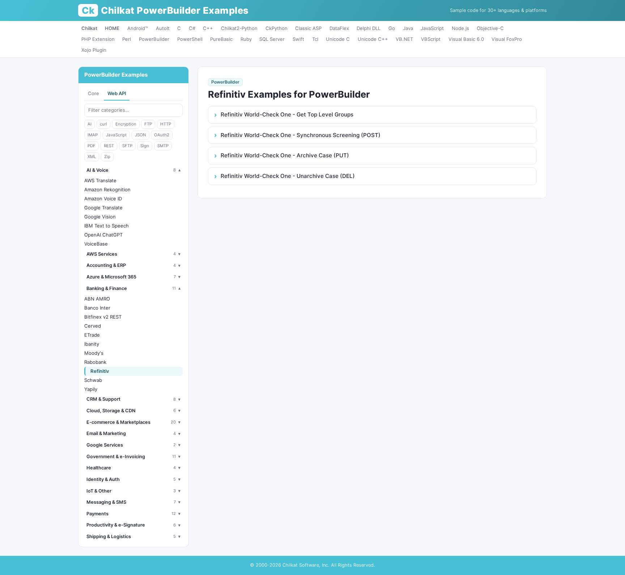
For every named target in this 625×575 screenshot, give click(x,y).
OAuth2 (161, 134)
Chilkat (89, 28)
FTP (148, 124)
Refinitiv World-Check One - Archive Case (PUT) (285, 155)
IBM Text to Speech (106, 226)
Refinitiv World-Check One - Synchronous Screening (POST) (300, 135)
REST (109, 145)
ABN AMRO (97, 299)
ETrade (92, 335)
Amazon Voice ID (103, 198)
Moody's (93, 353)
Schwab (93, 380)
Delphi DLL (368, 28)
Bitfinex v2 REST (103, 317)
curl (103, 124)
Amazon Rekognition (107, 189)
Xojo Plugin (93, 50)
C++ (208, 28)
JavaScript (432, 28)
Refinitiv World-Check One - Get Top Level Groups (287, 114)
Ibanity (91, 344)
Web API (116, 93)
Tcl (315, 39)
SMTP (163, 145)
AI (90, 124)
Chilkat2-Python (239, 28)
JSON (140, 134)
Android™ (137, 28)
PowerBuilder (154, 39)
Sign (144, 145)
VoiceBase (96, 244)
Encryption (125, 124)
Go (391, 28)
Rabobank (95, 362)
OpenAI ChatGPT (103, 235)
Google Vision (100, 217)
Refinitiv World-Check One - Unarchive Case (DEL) (288, 175)
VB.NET (404, 39)
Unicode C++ (373, 39)
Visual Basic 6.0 (466, 39)
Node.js (460, 28)
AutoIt (163, 28)
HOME (112, 28)
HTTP (165, 124)
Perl (126, 39)
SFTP (127, 145)
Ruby (246, 39)
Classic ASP (308, 28)
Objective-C (490, 28)
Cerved (92, 326)
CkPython (276, 28)
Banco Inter (97, 308)
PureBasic (221, 39)
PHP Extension (98, 39)
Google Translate (103, 207)
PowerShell (190, 39)
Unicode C (338, 39)
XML (92, 156)
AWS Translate (100, 180)
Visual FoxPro (507, 39)
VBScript (431, 39)
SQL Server (272, 39)
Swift (298, 39)
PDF (91, 145)
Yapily (90, 389)
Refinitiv (99, 371)
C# (192, 28)
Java (408, 28)
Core (93, 93)
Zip (107, 156)
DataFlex (339, 28)
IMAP (93, 134)
